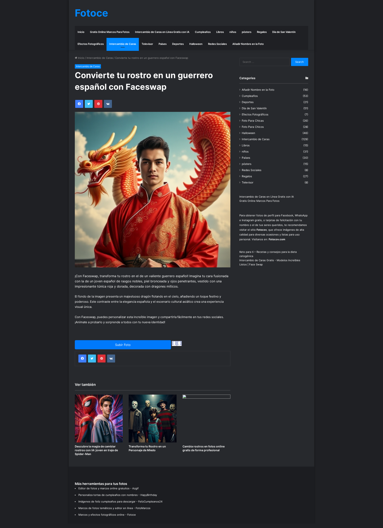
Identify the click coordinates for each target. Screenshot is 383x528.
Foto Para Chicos (253, 126)
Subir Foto (123, 345)
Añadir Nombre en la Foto (248, 43)
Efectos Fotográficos (91, 43)
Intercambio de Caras (122, 43)
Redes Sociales (217, 43)
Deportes (178, 43)
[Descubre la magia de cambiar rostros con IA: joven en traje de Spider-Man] (99, 418)
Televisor (147, 43)
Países (163, 43)
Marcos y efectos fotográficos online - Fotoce (107, 514)
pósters (246, 31)
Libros (220, 31)
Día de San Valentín (284, 31)
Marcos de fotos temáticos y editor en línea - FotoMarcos (114, 508)
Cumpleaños (203, 31)
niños (232, 31)
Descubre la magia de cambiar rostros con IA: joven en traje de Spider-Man (96, 450)
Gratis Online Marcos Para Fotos (109, 31)
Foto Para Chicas (253, 120)
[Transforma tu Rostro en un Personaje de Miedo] (153, 418)
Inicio (81, 31)
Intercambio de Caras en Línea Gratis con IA (162, 31)
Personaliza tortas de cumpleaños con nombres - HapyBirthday (117, 494)
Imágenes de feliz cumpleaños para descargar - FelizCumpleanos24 (120, 501)
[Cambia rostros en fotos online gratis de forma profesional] (206, 418)
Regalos (262, 31)
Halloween (195, 43)
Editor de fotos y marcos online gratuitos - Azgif (108, 488)
